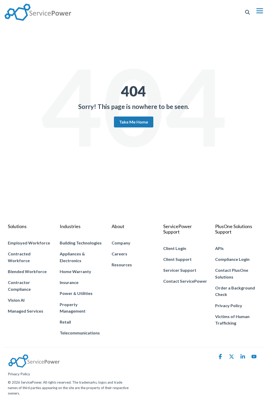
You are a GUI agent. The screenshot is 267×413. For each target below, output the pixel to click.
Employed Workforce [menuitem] (29, 242)
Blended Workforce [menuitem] (27, 271)
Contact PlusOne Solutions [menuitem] (232, 273)
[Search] (247, 12)
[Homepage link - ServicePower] (34, 365)
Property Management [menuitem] (73, 308)
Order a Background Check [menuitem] (235, 291)
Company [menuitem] (121, 242)
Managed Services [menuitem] (25, 310)
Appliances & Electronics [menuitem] (73, 257)
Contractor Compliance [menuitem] (19, 286)
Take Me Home (133, 121)
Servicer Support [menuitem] (179, 270)
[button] (259, 10)
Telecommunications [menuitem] (80, 332)
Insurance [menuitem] (69, 282)
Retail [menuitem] (65, 321)
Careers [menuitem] (119, 253)
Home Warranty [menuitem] (75, 271)
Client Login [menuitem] (174, 248)
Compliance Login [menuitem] (232, 259)
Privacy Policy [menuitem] (228, 305)
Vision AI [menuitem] (16, 300)
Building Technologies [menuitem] (81, 242)
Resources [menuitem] (122, 264)
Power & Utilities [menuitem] (76, 293)
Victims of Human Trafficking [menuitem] (232, 320)
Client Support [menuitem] (177, 259)
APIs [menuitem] (219, 248)
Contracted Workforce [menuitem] (19, 257)
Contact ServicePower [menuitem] (185, 281)
